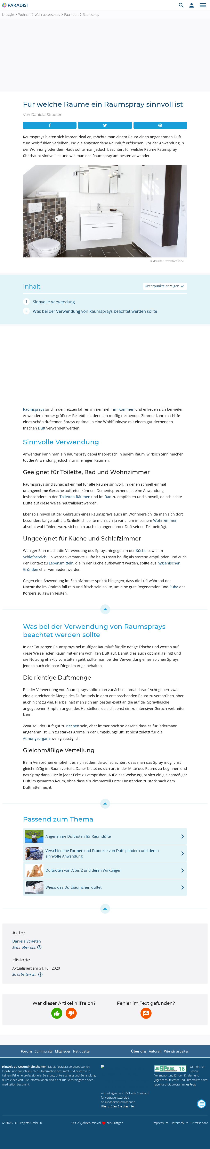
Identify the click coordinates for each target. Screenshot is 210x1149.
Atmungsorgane (36, 738)
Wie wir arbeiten (176, 1051)
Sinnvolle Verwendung (54, 302)
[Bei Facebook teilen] (49, 125)
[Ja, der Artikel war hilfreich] (56, 1013)
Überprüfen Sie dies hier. (118, 1106)
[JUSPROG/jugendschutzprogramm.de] (170, 1068)
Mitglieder (63, 1051)
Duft (41, 428)
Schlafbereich (34, 556)
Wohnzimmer (165, 520)
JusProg (190, 1084)
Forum (26, 1051)
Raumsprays (33, 409)
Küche (141, 550)
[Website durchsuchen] (181, 5)
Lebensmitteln (61, 563)
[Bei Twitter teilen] (105, 125)
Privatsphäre (199, 1123)
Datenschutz (179, 1123)
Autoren (155, 1051)
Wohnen (24, 14)
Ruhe (173, 586)
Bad (108, 496)
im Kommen (123, 409)
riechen (72, 725)
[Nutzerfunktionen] (191, 5)
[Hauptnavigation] (203, 5)
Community (43, 1051)
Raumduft (71, 14)
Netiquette (81, 1051)
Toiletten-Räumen (74, 496)
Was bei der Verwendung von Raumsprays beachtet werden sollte (95, 311)
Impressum (160, 1123)
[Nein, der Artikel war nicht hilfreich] (71, 1013)
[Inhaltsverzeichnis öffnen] (201, 1103)
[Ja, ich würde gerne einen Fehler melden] (146, 1013)
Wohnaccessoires (47, 14)
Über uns (138, 1051)
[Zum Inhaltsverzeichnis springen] (105, 609)
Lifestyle (8, 14)
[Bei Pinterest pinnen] (160, 125)
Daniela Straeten (26, 941)
